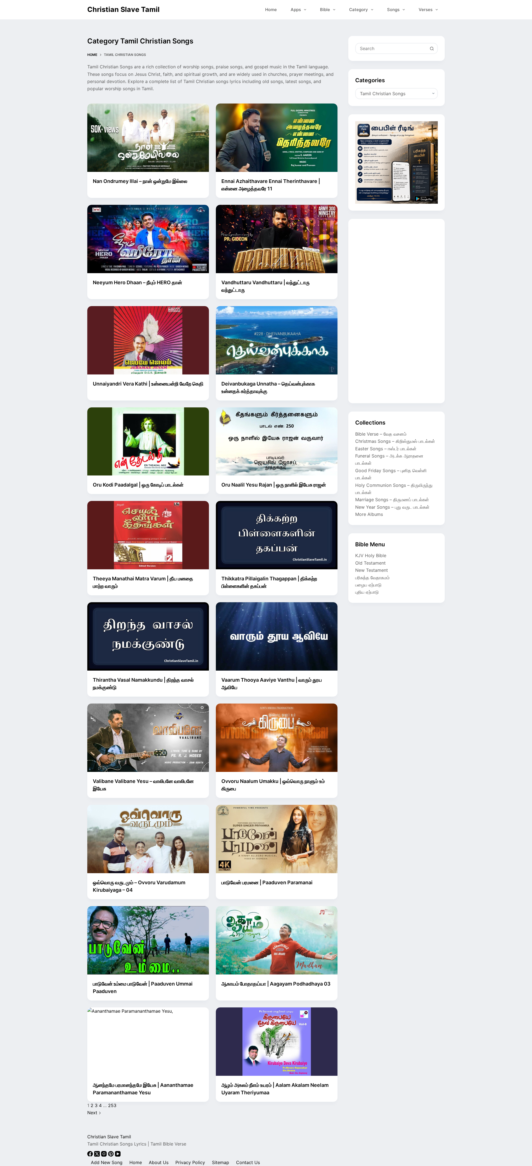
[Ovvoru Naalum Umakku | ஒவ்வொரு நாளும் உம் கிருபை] (276, 738)
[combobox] (391, 48)
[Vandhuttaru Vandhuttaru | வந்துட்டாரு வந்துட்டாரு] (276, 239)
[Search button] (431, 48)
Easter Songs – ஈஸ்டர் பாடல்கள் (385, 448)
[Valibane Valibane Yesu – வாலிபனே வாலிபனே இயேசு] (148, 738)
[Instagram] (104, 1155)
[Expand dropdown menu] (305, 9)
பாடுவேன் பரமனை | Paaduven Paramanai (267, 882)
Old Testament (370, 563)
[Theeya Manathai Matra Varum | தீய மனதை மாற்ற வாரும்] (148, 535)
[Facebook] (90, 1155)
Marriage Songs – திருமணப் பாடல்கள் (392, 499)
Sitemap (220, 1162)
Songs (393, 9)
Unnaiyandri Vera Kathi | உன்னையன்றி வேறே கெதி (148, 384)
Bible (325, 9)
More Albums (369, 514)
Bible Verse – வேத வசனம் (380, 434)
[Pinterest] (111, 1155)
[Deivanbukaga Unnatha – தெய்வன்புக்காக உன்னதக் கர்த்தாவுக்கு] (276, 340)
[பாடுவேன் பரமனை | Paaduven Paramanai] (276, 839)
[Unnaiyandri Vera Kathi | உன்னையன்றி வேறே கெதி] (148, 340)
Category (358, 9)
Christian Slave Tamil (123, 9)
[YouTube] (118, 1155)
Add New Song (106, 1162)
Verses (426, 9)
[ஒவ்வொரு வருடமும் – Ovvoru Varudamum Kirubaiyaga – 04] (148, 839)
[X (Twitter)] (97, 1155)
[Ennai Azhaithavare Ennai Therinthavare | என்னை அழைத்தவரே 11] (276, 138)
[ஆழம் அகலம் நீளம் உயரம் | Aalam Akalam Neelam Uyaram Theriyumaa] (276, 1041)
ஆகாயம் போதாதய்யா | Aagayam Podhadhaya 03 (276, 984)
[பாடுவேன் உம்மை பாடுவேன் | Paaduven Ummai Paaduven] (148, 940)
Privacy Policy (190, 1162)
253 (112, 1105)
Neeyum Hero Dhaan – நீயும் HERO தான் (137, 282)
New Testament (371, 570)
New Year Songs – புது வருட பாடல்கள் (392, 507)
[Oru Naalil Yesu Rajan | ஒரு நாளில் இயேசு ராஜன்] (276, 441)
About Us (158, 1162)
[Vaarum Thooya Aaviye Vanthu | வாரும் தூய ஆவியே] (276, 636)
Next (93, 1112)
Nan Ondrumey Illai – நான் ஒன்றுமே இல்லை (140, 181)
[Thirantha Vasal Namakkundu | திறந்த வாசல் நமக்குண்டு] (148, 636)
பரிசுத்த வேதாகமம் (372, 577)
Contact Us (248, 1162)
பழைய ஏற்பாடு (368, 585)
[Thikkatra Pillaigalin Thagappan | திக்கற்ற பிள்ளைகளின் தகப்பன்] (276, 535)
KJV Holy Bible (370, 555)
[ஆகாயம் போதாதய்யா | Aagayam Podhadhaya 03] (276, 940)
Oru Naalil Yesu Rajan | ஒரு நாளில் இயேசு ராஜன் (273, 485)
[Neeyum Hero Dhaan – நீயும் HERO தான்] (148, 239)
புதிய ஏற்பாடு (367, 592)
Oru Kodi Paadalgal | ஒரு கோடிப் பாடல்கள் (138, 485)
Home (271, 9)
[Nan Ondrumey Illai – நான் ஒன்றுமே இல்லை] (148, 138)
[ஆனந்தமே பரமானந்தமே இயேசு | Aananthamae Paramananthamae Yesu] (148, 1041)
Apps (296, 9)
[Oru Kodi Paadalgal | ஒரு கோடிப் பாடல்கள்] (148, 441)
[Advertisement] (396, 311)
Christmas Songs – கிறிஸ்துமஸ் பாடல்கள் (395, 441)
